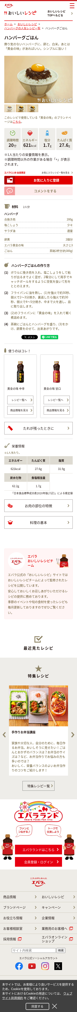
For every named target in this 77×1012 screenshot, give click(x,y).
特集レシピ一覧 (38, 786)
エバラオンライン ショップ (54, 939)
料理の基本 (38, 522)
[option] (38, 730)
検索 (61, 950)
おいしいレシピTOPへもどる (56, 13)
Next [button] (72, 734)
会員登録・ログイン (38, 862)
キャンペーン (51, 907)
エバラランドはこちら (38, 849)
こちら (17, 121)
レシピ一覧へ (19, 400)
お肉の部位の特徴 (38, 505)
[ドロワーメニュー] (72, 6)
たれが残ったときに (38, 428)
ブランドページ (14, 907)
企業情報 (48, 918)
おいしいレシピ (53, 896)
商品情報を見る (19, 410)
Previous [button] (4, 734)
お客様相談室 (12, 928)
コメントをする (45, 191)
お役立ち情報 (12, 918)
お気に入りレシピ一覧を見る (56, 172)
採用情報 (9, 939)
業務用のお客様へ (54, 928)
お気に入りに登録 (46, 180)
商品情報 (9, 896)
